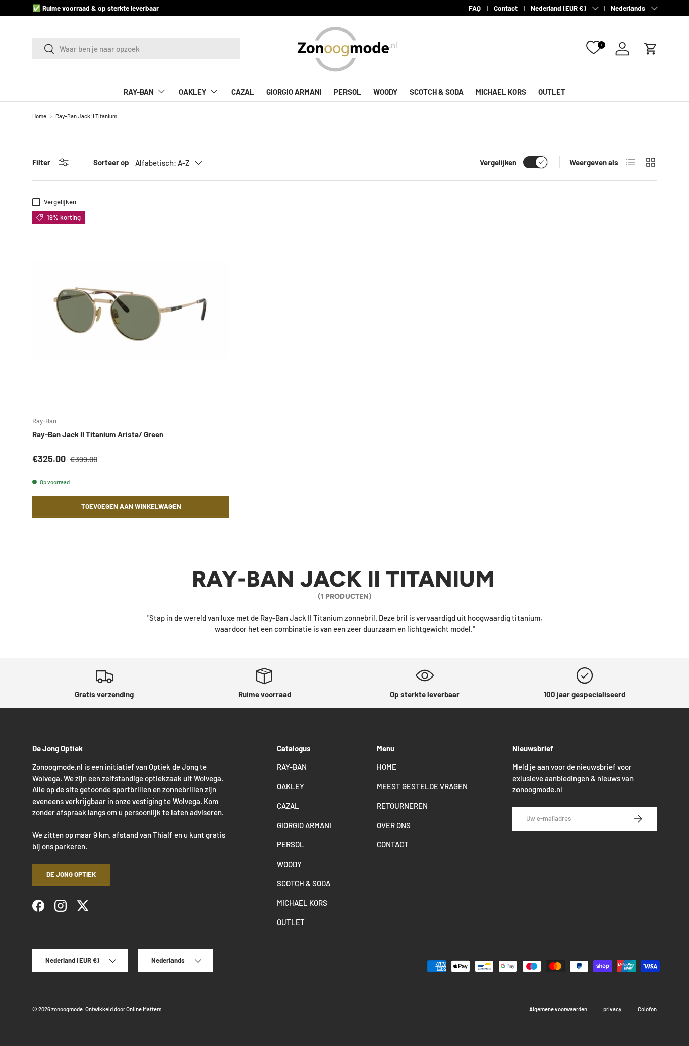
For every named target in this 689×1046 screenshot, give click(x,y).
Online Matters (143, 1009)
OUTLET (551, 91)
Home (39, 116)
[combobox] (136, 48)
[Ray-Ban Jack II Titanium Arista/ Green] (130, 309)
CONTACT (393, 844)
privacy (612, 1009)
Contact (506, 8)
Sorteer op (111, 162)
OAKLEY (192, 91)
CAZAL (242, 91)
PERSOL (347, 91)
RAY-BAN (139, 91)
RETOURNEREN (402, 805)
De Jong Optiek (71, 874)
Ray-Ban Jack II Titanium (86, 116)
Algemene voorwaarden (558, 1009)
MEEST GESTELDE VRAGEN (422, 786)
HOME (386, 766)
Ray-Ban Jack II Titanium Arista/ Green (97, 434)
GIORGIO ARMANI (294, 91)
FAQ (475, 8)
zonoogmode (67, 1009)
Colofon (647, 1009)
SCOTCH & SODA (437, 91)
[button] (651, 49)
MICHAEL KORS (501, 91)
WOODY (385, 91)
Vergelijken (498, 162)
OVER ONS (394, 825)
